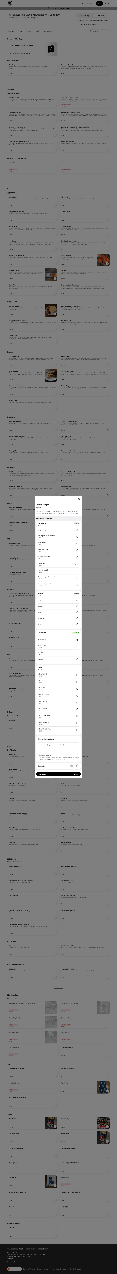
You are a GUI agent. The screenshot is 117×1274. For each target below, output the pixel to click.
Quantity (41, 766)
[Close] (79, 499)
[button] (58, 774)
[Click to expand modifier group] (78, 564)
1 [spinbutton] (74, 766)
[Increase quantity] (77, 765)
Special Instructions (46, 739)
